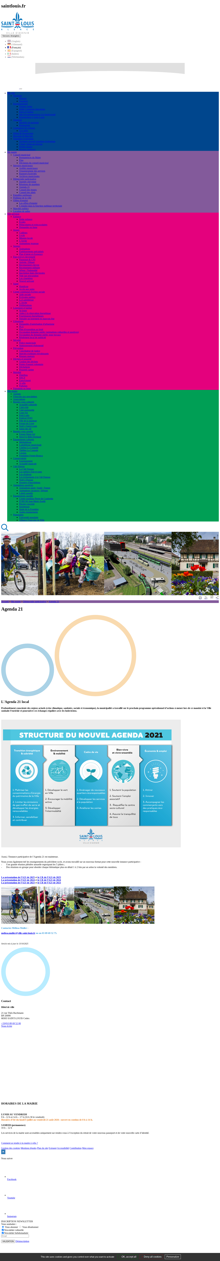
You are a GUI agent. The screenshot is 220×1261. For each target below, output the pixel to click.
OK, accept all (128, 1256)
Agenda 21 (24, 187)
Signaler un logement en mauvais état (36, 318)
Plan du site (42, 1148)
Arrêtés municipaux (28, 168)
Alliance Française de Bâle (31, 520)
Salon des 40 (25, 428)
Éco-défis (23, 130)
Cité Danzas (19, 466)
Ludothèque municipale (30, 445)
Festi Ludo (24, 415)
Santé (15, 283)
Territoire (17, 95)
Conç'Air (23, 412)
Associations (19, 399)
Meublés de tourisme (29, 122)
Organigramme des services (32, 171)
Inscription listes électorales (32, 273)
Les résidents (25, 474)
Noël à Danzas (26, 480)
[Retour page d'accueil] (17, 33)
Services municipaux (23, 165)
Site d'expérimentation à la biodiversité (37, 114)
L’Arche (23, 302)
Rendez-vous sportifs (23, 431)
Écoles (22, 222)
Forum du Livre (26, 423)
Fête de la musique (28, 420)
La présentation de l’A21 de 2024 (18, 880)
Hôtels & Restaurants (23, 133)
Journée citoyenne (27, 181)
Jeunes (16, 230)
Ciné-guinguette (26, 410)
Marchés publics (21, 208)
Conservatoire (19, 458)
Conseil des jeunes (28, 189)
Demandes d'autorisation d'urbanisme (36, 324)
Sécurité (17, 340)
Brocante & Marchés (23, 136)
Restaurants (24, 125)
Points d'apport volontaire (31, 364)
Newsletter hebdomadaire (16, 1233)
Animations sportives (23, 485)
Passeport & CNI (27, 259)
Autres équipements (28, 512)
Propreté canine (26, 369)
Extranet (53, 1148)
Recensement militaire (29, 267)
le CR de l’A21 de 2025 (49, 877)
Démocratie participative (24, 179)
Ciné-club (23, 407)
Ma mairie (16, 601)
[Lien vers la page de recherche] (5, 530)
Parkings (23, 386)
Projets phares (25, 146)
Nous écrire (6, 1026)
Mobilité (17, 372)
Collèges (23, 232)
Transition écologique (23, 138)
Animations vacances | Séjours (33, 490)
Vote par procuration (28, 275)
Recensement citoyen (29, 265)
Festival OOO (25, 418)
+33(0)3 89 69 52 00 (11, 1023)
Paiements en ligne (22, 388)
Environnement (20, 104)
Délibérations (25, 305)
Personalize (172, 1256)
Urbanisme (18, 321)
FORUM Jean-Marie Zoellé (32, 501)
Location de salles (21, 211)
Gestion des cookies (10, 1148)
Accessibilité (63, 1148)
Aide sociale (25, 294)
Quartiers (23, 101)
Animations (24, 249)
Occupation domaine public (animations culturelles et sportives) (49, 332)
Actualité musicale (28, 463)
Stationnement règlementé (31, 345)
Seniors (16, 246)
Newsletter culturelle (14, 1230)
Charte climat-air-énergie (31, 144)
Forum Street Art (27, 434)
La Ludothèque (26, 300)
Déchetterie (24, 367)
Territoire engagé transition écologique (37, 141)
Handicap (23, 286)
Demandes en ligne (28, 227)
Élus (21, 160)
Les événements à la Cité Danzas (34, 477)
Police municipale (27, 343)
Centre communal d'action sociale (29, 292)
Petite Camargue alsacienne (32, 109)
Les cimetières (26, 278)
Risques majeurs (27, 356)
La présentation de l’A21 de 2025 (18, 877)
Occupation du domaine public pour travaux (40, 334)
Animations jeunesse (29, 243)
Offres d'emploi (20, 200)
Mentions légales (29, 1148)
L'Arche (23, 240)
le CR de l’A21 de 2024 (49, 880)
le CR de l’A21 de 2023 (49, 882)
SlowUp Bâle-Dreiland (30, 437)
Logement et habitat (22, 308)
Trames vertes (25, 106)
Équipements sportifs (23, 496)
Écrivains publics (27, 297)
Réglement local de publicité (32, 337)
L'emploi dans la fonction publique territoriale (40, 206)
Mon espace (88, 1148)
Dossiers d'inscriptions (29, 482)
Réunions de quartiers (29, 184)
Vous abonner (11, 1227)
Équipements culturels (23, 439)
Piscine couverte (27, 504)
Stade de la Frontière (29, 509)
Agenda (17, 394)
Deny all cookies (152, 1256)
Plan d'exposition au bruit (31, 329)
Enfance (17, 216)
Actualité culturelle (28, 404)
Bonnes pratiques (27, 149)
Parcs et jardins (26, 112)
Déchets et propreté (22, 359)
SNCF (22, 377)
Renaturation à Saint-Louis (31, 117)
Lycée (22, 235)
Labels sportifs (26, 493)
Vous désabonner (30, 1227)
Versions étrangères (11, 36)
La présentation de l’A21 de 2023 (18, 882)
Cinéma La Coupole (28, 447)
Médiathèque (25, 442)
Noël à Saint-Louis (28, 426)
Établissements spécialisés (31, 251)
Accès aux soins (26, 289)
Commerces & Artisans (24, 128)
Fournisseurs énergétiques (31, 316)
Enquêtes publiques (22, 195)
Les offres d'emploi (28, 203)
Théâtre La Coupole (28, 450)
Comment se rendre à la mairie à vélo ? (19, 1143)
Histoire (23, 98)
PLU (21, 326)
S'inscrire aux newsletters (25, 396)
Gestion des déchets (28, 361)
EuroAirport (25, 380)
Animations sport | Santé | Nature (34, 488)
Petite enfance (25, 219)
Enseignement (25, 461)
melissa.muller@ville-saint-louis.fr (18, 933)
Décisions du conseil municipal (33, 163)
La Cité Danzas (26, 469)
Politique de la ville (22, 198)
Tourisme (17, 120)
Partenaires (18, 514)
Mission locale (26, 238)
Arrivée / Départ (27, 262)
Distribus (23, 375)
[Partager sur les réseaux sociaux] (217, 597)
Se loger (23, 310)
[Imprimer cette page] (200, 597)
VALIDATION (8, 1241)
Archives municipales (29, 176)
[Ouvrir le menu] (21, 88)
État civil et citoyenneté (24, 257)
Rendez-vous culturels (23, 402)
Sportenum (24, 506)
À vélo (22, 383)
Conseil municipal (21, 155)
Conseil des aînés (27, 192)
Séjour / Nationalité (28, 270)
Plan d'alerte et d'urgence (31, 254)
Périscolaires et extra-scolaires (33, 224)
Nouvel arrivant (26, 281)
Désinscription (22, 1241)
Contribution (76, 1148)
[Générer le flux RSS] (206, 597)
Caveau (22, 453)
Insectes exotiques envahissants (34, 353)
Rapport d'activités (28, 173)
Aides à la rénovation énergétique (35, 313)
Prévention (18, 348)
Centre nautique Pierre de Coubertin (36, 498)
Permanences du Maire (30, 157)
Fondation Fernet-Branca (31, 455)
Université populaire (28, 517)
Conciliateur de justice (29, 351)
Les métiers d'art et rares (30, 471)
